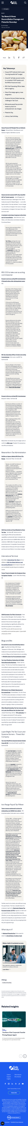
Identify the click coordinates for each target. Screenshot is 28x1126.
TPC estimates (20, 712)
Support (9, 1076)
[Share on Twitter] (13, 58)
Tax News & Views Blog (6, 982)
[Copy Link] (23, 57)
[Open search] (25, 2)
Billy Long (9, 443)
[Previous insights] (20, 1056)
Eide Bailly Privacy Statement (17, 1122)
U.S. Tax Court (11, 751)
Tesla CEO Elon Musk (14, 387)
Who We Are (17, 1076)
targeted (10, 516)
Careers (9, 1074)
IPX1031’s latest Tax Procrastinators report (14, 656)
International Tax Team (13, 560)
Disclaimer (7, 1122)
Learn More (6, 969)
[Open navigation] (2, 3)
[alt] (14, 3)
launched (11, 501)
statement (10, 250)
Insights (9, 1079)
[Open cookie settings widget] (2, 1123)
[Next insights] (25, 1056)
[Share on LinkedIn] (9, 58)
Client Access (17, 1074)
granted (13, 764)
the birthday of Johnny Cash (14, 936)
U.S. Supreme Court (13, 769)
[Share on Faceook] (18, 58)
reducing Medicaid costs (13, 147)
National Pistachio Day (9, 933)
